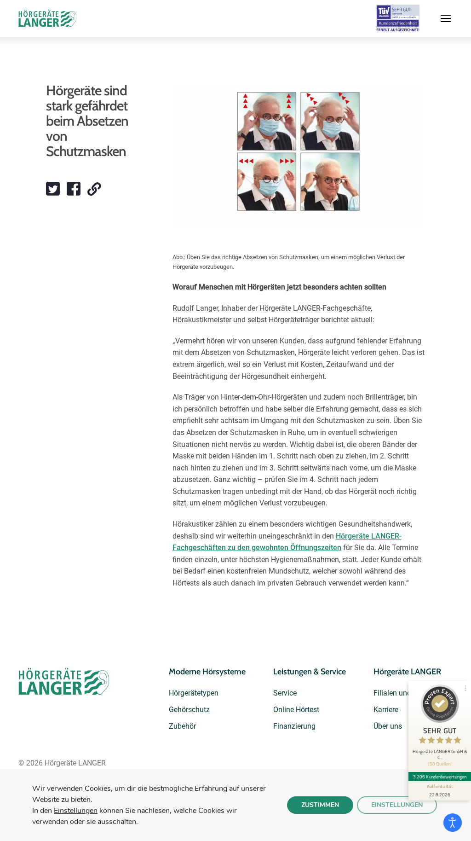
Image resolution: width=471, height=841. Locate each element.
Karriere (385, 709)
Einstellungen (76, 811)
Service (285, 693)
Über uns (387, 726)
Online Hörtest (296, 709)
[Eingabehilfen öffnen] (452, 822)
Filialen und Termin (404, 693)
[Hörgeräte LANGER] (47, 18)
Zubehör (182, 726)
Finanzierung (294, 726)
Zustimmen (320, 804)
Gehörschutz (189, 709)
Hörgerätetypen (193, 693)
